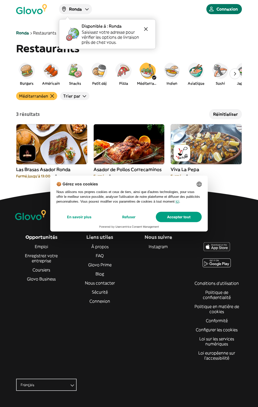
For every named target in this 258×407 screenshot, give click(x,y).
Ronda (22, 32)
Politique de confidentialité (217, 295)
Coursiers (41, 269)
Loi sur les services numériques (216, 341)
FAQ (100, 255)
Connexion (99, 301)
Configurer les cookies (217, 329)
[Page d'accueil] (31, 9)
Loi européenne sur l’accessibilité (216, 355)
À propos (100, 246)
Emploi (41, 246)
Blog (99, 273)
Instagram (158, 246)
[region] (129, 74)
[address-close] (146, 29)
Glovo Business (41, 278)
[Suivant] (235, 74)
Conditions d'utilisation (217, 283)
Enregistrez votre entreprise (41, 258)
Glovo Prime (100, 264)
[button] (26, 74)
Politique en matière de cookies (217, 309)
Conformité (217, 320)
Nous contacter (100, 282)
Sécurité (100, 292)
